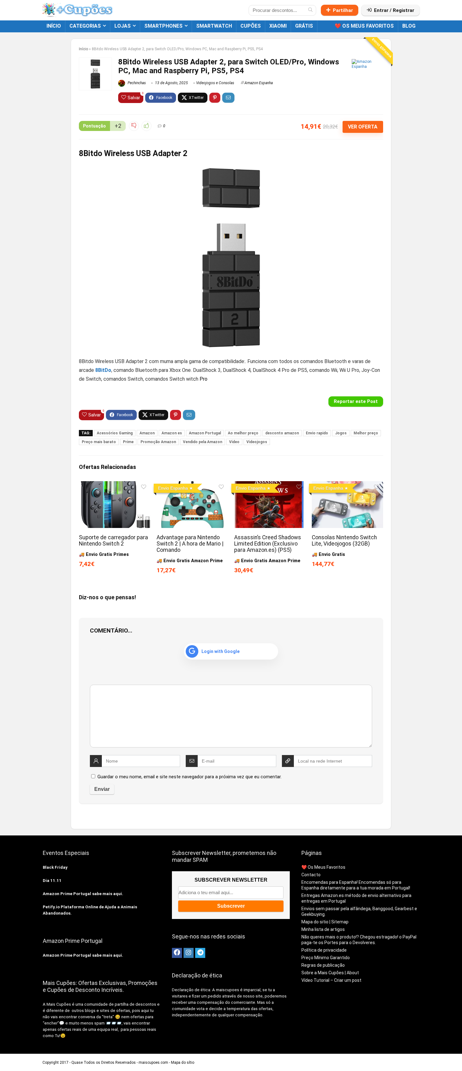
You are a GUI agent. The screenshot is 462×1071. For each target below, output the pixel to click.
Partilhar (343, 10)
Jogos (341, 433)
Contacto (311, 874)
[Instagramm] (189, 953)
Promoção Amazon (158, 442)
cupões (250, 26)
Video (234, 442)
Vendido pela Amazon (202, 442)
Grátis (304, 26)
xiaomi (278, 26)
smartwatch (214, 26)
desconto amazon (282, 433)
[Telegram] (200, 953)
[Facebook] (177, 953)
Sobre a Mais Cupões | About (330, 972)
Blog (408, 26)
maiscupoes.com (153, 1062)
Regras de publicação (323, 965)
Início (54, 26)
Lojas (122, 26)
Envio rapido (317, 433)
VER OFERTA (362, 127)
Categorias (85, 26)
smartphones (163, 26)
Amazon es (172, 433)
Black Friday (55, 867)
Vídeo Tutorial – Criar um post (331, 980)
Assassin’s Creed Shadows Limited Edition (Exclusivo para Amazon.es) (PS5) (267, 543)
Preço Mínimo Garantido (325, 957)
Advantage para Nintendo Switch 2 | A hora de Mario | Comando (190, 543)
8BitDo (103, 370)
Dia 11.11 (52, 880)
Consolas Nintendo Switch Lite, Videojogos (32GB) (344, 540)
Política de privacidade (324, 950)
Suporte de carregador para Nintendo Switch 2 (113, 540)
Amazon (147, 433)
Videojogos (256, 442)
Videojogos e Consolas (215, 83)
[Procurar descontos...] (310, 10)
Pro (203, 379)
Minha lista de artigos (323, 929)
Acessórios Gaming (115, 433)
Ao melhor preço (243, 433)
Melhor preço (366, 433)
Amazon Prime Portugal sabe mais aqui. (83, 893)
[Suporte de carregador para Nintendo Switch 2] (114, 485)
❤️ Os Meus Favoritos (364, 26)
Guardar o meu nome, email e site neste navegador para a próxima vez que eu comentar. (189, 777)
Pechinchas (136, 83)
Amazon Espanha (259, 83)
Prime (128, 442)
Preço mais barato (99, 442)
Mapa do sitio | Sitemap (325, 921)
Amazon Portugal (205, 433)
